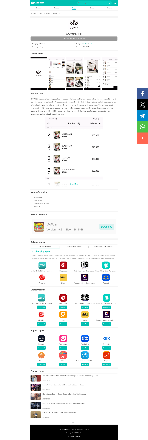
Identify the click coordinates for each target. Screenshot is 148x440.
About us (62, 429)
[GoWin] (39, 227)
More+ (74, 422)
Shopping (47, 13)
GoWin (51, 224)
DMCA (87, 429)
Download (106, 226)
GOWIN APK (56, 13)
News (92, 8)
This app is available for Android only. (74, 38)
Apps (74, 8)
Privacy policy (78, 429)
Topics (109, 8)
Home (38, 8)
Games (56, 8)
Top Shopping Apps (40, 251)
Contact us (69, 429)
